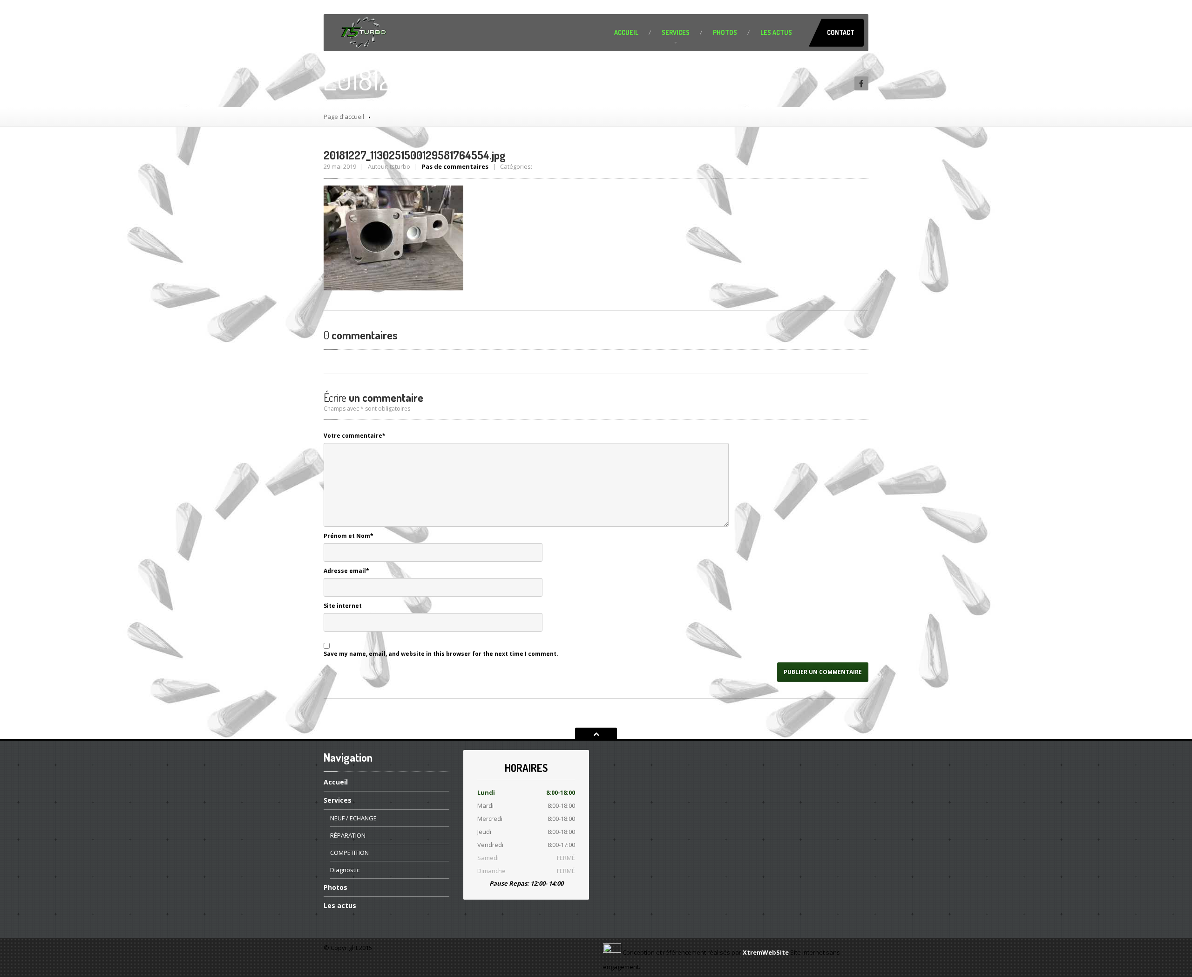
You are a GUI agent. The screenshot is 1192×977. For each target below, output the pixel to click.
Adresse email (346, 571)
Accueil (626, 32)
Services (676, 32)
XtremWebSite (766, 952)
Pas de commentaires (455, 166)
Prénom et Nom (348, 536)
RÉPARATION (348, 835)
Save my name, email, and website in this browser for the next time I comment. (441, 654)
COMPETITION (349, 852)
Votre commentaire (355, 436)
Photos (725, 32)
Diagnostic (344, 870)
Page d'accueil (344, 116)
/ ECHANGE (353, 818)
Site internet (343, 606)
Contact (840, 32)
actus (776, 32)
